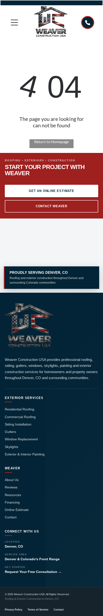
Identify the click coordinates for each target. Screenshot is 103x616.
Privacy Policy (13, 609)
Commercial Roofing (20, 417)
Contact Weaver (51, 206)
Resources (13, 495)
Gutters (10, 432)
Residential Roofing (19, 409)
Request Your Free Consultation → (33, 572)
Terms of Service (38, 609)
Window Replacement (21, 439)
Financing (12, 502)
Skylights (11, 447)
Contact (11, 517)
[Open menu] (14, 22)
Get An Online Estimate (51, 191)
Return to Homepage (51, 141)
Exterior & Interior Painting (25, 454)
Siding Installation (18, 424)
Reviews (11, 487)
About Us (12, 480)
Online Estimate (17, 510)
